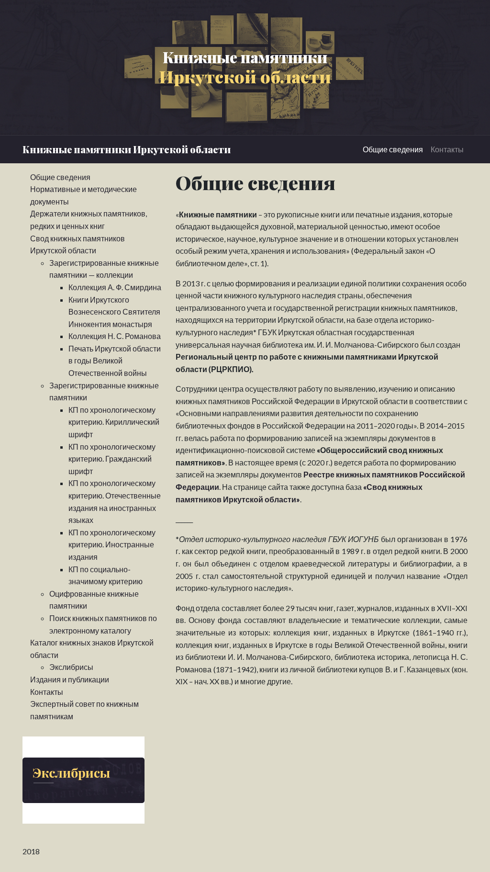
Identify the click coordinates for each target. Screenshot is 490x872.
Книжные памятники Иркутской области (126, 149)
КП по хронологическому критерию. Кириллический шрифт (113, 422)
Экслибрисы (71, 666)
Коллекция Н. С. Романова (114, 335)
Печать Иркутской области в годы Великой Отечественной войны (114, 360)
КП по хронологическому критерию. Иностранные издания (112, 544)
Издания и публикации (69, 679)
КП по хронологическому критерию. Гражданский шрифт (112, 459)
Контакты (447, 149)
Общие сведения (393, 149)
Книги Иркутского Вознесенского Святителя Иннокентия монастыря (114, 311)
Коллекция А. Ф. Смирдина (114, 287)
